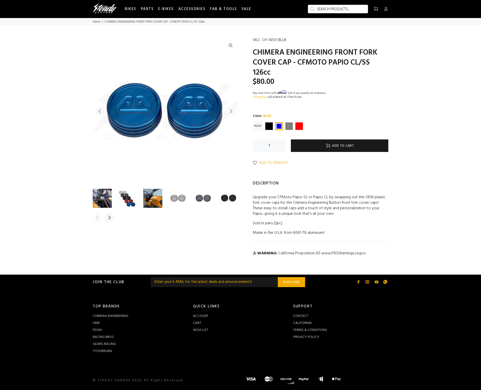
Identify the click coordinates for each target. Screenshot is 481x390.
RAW (258, 126)
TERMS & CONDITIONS (310, 330)
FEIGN (97, 330)
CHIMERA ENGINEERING (110, 316)
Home (96, 21)
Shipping (259, 97)
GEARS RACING (104, 344)
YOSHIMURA (102, 351)
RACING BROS (103, 337)
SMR (96, 323)
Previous (100, 111)
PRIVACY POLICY (306, 337)
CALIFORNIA (302, 323)
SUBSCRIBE (291, 282)
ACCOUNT (200, 316)
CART (197, 323)
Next (230, 111)
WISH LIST (200, 330)
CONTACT (300, 316)
